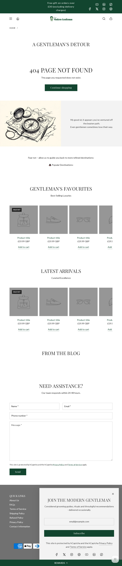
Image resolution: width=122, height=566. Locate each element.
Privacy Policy (58, 464)
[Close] (112, 493)
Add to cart (23, 247)
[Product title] (24, 220)
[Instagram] (103, 9)
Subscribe (79, 533)
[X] (96, 9)
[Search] (103, 18)
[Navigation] (10, 18)
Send (18, 471)
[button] (61, 563)
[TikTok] (110, 4)
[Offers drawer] (17, 18)
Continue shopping (61, 87)
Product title (23, 237)
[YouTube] (96, 4)
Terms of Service (75, 464)
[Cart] (110, 18)
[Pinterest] (110, 9)
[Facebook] (89, 9)
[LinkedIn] (103, 4)
